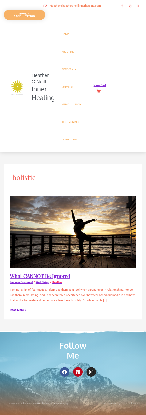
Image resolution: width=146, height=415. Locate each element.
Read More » (18, 309)
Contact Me (69, 139)
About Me (68, 51)
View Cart (100, 85)
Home (65, 34)
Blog (78, 104)
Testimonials (70, 122)
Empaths (67, 86)
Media (65, 104)
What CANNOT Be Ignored (40, 275)
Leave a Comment (21, 282)
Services (67, 69)
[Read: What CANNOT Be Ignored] (73, 231)
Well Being (42, 282)
